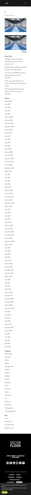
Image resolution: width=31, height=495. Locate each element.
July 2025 (7, 136)
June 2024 (8, 177)
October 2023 (8, 200)
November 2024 (9, 161)
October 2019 (8, 331)
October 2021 (8, 276)
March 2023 (8, 222)
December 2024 (9, 158)
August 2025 (8, 133)
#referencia (8, 395)
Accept (4, 492)
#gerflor (7, 363)
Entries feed (8, 421)
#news (7, 385)
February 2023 (9, 225)
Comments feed (9, 424)
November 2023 (9, 197)
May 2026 (7, 110)
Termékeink (11, 477)
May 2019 (7, 340)
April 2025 (7, 146)
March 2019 (8, 346)
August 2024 (8, 171)
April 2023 (7, 219)
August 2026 (8, 101)
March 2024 (8, 187)
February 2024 (9, 190)
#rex (6, 398)
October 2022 (8, 238)
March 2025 (8, 149)
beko (7, 15)
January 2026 (9, 120)
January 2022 (8, 267)
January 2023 (9, 228)
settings (11, 489)
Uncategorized (9, 408)
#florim (7, 360)
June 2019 (8, 337)
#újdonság (8, 401)
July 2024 (7, 174)
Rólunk (18, 475)
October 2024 (8, 165)
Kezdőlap (11, 475)
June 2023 (8, 213)
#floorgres (8, 357)
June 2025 (8, 139)
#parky (7, 392)
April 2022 (7, 257)
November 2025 (9, 126)
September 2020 (9, 308)
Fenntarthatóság (14, 479)
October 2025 (8, 130)
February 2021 (8, 292)
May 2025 (7, 142)
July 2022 (7, 248)
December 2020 (9, 299)
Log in (6, 418)
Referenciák (10, 482)
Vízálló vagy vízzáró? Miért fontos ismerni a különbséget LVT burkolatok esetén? (15, 83)
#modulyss (8, 382)
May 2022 (7, 254)
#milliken (7, 373)
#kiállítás (7, 369)
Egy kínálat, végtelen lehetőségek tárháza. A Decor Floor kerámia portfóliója (14, 91)
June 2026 (8, 107)
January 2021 (8, 295)
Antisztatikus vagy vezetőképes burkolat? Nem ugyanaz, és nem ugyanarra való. (14, 61)
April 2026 (7, 114)
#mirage (7, 379)
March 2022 (8, 260)
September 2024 (9, 168)
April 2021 (7, 286)
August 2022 (8, 244)
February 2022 (9, 263)
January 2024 (8, 193)
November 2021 (9, 273)
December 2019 (9, 327)
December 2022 (9, 232)
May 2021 (7, 283)
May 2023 (7, 216)
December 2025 (9, 123)
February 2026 (9, 117)
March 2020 (8, 324)
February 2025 (9, 152)
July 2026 (7, 104)
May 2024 (7, 181)
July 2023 (7, 209)
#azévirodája (8, 354)
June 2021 (7, 279)
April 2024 (7, 184)
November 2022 (9, 235)
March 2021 (8, 289)
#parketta (7, 389)
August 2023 (8, 206)
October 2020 (8, 305)
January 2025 (8, 155)
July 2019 (7, 334)
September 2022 (9, 241)
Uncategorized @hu (10, 411)
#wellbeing (8, 405)
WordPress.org (9, 428)
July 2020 (7, 311)
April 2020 (7, 321)
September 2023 (9, 203)
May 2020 (7, 318)
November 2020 (9, 302)
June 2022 (8, 251)
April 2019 (7, 343)
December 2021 (9, 270)
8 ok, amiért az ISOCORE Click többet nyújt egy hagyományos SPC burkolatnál (15, 75)
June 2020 (8, 315)
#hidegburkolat (9, 366)
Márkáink (19, 477)
